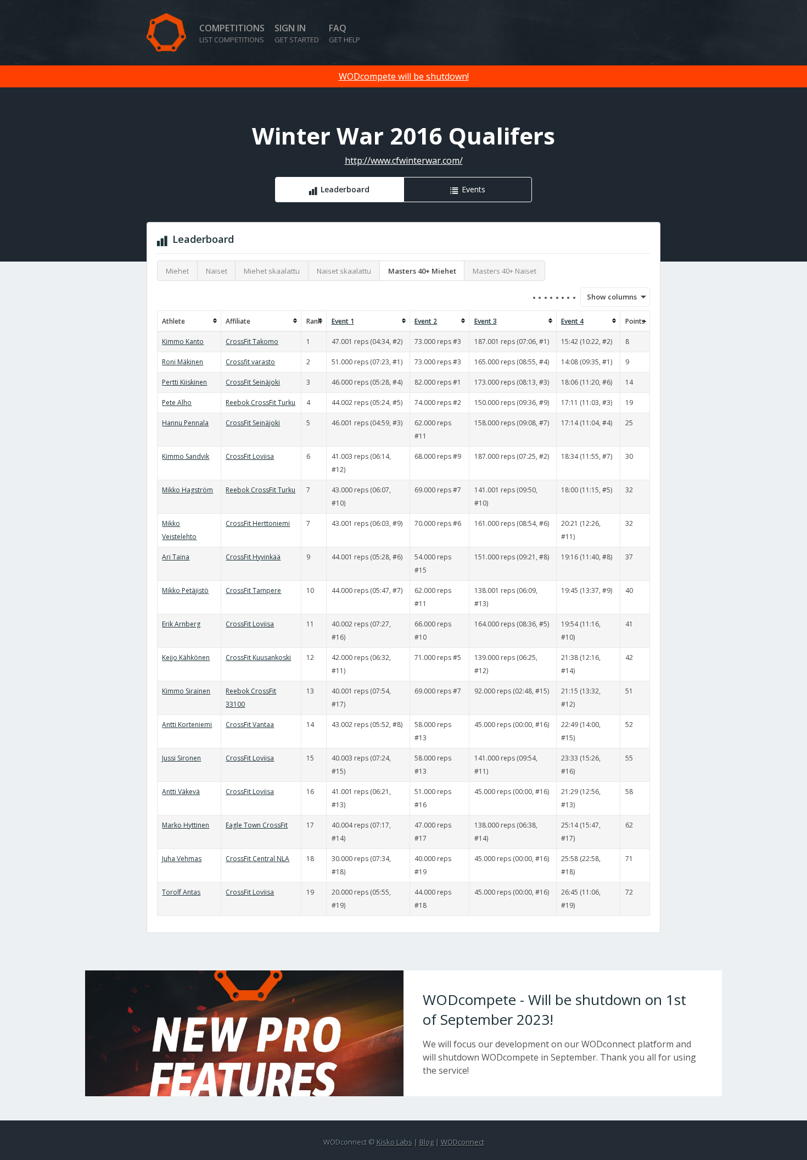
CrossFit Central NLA (257, 858)
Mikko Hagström (187, 490)
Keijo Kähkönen (186, 657)
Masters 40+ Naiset (504, 271)
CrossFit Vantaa (250, 724)
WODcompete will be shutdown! (404, 76)
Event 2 (425, 321)
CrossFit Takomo (252, 341)
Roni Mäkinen (182, 362)
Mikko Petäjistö (185, 590)
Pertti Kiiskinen (184, 382)
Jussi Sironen (181, 758)
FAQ (344, 33)
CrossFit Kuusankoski (258, 657)
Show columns (608, 297)
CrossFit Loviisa (250, 456)
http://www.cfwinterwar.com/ (404, 160)
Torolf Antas (181, 892)
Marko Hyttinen (185, 825)
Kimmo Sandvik (185, 456)
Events (473, 189)
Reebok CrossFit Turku (260, 402)
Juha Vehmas (181, 858)
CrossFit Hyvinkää (253, 557)
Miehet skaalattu (272, 271)
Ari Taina (175, 557)
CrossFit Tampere (253, 590)
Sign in (296, 33)
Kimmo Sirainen (186, 691)
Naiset (216, 271)
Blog (426, 1142)
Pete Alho (177, 402)
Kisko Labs (394, 1142)
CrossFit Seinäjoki (253, 382)
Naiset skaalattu (344, 271)
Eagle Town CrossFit (257, 825)
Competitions (232, 33)
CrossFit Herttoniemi (258, 523)
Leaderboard (345, 189)
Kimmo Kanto (183, 341)
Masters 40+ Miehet (422, 271)
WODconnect (462, 1142)
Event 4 (572, 321)
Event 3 (485, 321)
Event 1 (343, 321)
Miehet (177, 271)
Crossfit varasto (250, 362)
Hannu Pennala (185, 423)
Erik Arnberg (181, 624)
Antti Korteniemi (187, 724)
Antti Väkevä (181, 791)
